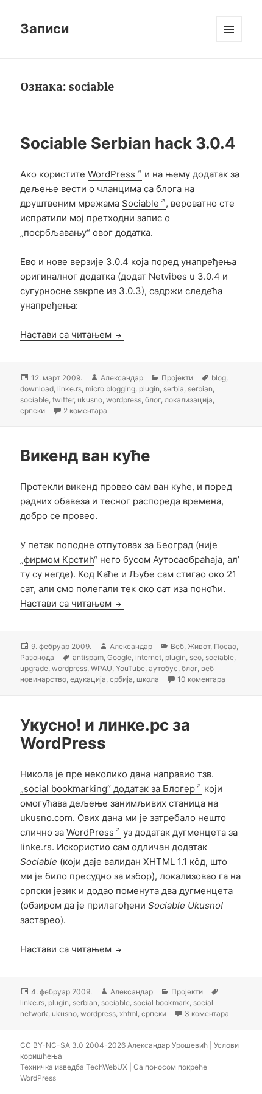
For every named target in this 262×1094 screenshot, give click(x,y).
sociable (34, 399)
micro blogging (110, 388)
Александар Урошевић (167, 1045)
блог (153, 399)
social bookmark (161, 1002)
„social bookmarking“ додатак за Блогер (107, 788)
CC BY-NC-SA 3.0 (51, 1045)
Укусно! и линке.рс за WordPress (105, 733)
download (37, 388)
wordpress (123, 399)
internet (148, 657)
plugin (149, 388)
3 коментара (207, 1013)
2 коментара (85, 410)
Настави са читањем (72, 334)
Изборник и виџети (229, 41)
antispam (88, 657)
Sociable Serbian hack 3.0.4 (128, 143)
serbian (200, 388)
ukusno (89, 399)
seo (195, 657)
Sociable (140, 203)
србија (121, 679)
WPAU (101, 668)
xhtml (128, 1013)
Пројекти (177, 377)
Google (119, 657)
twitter (63, 399)
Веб (177, 646)
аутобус (163, 668)
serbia (173, 388)
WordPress (111, 174)
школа (147, 679)
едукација (88, 679)
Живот (199, 646)
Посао (225, 646)
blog (218, 377)
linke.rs (69, 388)
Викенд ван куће (85, 455)
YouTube (130, 668)
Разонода (37, 657)
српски (32, 410)
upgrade (34, 668)
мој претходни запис (115, 218)
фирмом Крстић (59, 559)
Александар (122, 377)
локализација (189, 399)
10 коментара (201, 679)
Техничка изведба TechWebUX (73, 1067)
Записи (44, 28)
